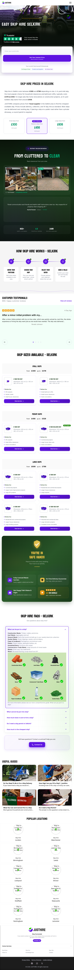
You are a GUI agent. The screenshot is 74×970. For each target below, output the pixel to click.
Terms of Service (36, 960)
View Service (18, 401)
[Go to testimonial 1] (31, 218)
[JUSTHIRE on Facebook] (32, 963)
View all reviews (66, 301)
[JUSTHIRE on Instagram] (37, 963)
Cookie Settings (47, 960)
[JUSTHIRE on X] (42, 963)
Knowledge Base (30, 952)
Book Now (4, 950)
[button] (19, 381)
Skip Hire (28, 950)
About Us (4, 952)
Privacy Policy (26, 960)
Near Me (51, 950)
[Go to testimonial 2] (35, 218)
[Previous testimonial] (4, 342)
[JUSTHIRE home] (6, 3)
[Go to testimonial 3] (39, 218)
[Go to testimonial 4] (43, 218)
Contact (51, 952)
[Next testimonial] (69, 342)
